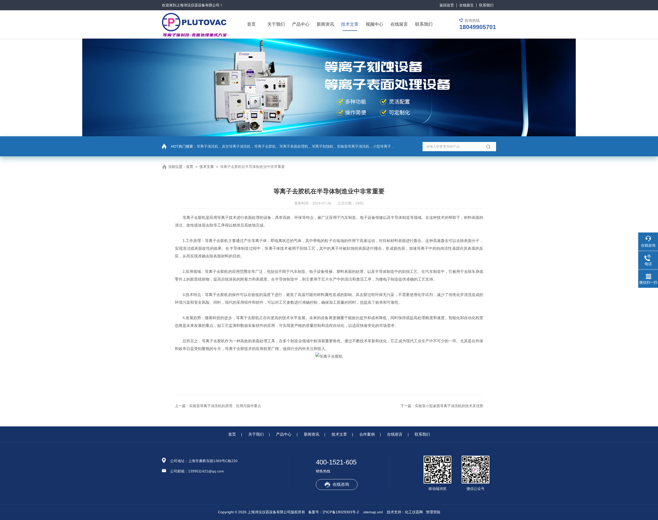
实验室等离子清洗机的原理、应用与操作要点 (225, 406)
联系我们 (486, 5)
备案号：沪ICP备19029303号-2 (333, 512)
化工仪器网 (414, 512)
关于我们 (276, 24)
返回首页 (447, 5)
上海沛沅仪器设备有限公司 (198, 5)
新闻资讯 (325, 24)
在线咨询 (341, 484)
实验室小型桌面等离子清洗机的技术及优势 (449, 406)
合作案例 (367, 434)
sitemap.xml (373, 512)
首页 (251, 24)
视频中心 (374, 24)
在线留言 (466, 5)
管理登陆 (433, 512)
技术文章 (350, 24)
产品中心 (300, 24)
